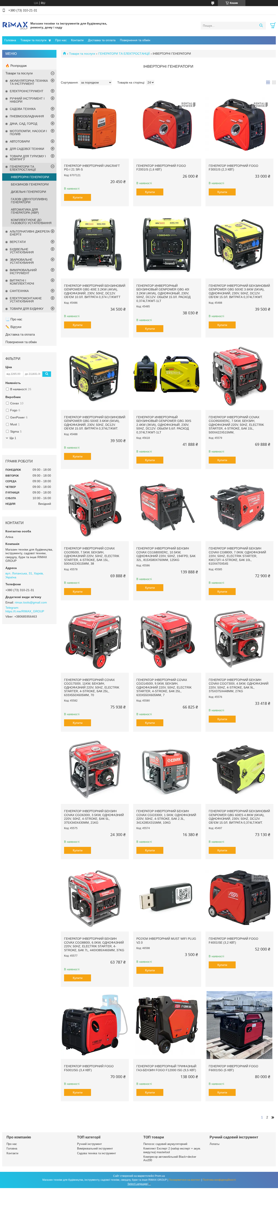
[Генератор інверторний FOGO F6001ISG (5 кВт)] (239, 1025)
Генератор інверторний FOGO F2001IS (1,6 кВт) (161, 167)
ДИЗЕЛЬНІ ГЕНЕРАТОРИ (28, 191)
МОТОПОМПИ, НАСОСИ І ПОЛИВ (28, 132)
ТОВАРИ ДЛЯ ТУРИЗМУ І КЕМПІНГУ (28, 157)
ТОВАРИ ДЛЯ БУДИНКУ (26, 308)
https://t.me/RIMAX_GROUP (24, 611)
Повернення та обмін (135, 40)
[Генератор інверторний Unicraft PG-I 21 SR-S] (95, 125)
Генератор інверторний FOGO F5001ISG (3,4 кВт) (89, 1068)
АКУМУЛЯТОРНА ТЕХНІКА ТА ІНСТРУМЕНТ (29, 82)
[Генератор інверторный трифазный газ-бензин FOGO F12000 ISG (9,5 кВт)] (167, 1025)
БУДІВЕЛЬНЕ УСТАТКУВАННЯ (22, 251)
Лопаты (214, 1144)
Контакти (77, 40)
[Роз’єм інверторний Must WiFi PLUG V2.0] (167, 897)
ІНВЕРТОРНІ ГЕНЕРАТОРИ (30, 177)
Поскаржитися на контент (185, 1179)
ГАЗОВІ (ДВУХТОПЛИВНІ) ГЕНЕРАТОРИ (29, 200)
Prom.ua (160, 1175)
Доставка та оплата (102, 40)
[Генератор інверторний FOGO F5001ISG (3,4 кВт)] (95, 1025)
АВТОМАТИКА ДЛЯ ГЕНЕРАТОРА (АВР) (25, 211)
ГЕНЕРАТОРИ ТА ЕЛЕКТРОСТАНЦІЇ (124, 53)
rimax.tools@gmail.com (31, 602)
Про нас (61, 40)
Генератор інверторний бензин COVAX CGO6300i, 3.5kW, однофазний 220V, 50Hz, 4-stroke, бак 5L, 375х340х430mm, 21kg (94, 816)
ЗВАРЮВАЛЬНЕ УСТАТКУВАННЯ (22, 261)
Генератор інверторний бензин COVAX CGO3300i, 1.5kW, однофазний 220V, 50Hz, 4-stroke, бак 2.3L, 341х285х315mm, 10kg (166, 816)
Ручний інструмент (89, 1144)
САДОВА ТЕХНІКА (23, 109)
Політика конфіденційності (219, 1179)
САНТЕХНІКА (19, 291)
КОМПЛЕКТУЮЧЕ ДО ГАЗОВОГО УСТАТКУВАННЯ (31, 221)
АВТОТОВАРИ (20, 141)
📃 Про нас (13, 319)
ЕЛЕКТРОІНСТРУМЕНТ (26, 91)
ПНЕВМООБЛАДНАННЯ (27, 116)
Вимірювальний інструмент (95, 1148)
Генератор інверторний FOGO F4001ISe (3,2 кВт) (233, 940)
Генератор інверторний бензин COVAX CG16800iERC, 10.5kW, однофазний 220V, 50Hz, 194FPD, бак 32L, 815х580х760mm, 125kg (165, 554)
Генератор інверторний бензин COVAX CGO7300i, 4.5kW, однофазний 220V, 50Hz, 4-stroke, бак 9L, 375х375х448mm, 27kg (238, 685)
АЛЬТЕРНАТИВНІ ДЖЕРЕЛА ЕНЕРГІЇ (30, 233)
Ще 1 (13, 438)
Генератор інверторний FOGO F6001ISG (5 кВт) (233, 1068)
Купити (78, 197)
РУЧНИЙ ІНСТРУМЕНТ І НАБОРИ (27, 100)
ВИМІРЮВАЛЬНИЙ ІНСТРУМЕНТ (23, 271)
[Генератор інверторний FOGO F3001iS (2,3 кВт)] (239, 125)
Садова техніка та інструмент (96, 1153)
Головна (10, 40)
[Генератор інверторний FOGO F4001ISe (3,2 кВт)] (239, 897)
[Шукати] (261, 26)
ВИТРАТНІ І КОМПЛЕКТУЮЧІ (22, 282)
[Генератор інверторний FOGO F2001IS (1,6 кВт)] (167, 125)
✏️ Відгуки (13, 327)
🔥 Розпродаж (16, 65)
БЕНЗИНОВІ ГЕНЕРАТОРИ (30, 184)
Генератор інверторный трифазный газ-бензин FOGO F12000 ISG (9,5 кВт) (166, 1068)
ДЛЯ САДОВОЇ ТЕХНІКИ (27, 149)
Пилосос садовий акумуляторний (165, 1144)
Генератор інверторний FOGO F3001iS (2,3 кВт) (233, 167)
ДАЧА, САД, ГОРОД (23, 123)
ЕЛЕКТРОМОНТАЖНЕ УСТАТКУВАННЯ (26, 300)
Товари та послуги (33, 40)
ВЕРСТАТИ (18, 242)
